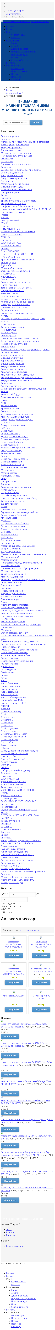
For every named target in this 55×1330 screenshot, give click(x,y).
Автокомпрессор (9, 517)
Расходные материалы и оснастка (17, 860)
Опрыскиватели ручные (12, 357)
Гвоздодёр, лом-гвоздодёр (13, 759)
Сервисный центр (19, 60)
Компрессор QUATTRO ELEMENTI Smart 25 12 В (41, 970)
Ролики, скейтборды (10, 394)
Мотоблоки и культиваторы (14, 495)
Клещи (4, 677)
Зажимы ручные (8, 669)
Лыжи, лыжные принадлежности (16, 397)
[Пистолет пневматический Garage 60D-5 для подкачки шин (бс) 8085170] (2, 1116)
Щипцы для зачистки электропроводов (19, 750)
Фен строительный (10, 220)
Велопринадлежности (11, 461)
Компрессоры (7, 618)
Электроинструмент (10, 192)
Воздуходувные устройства (14, 178)
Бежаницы (16, 79)
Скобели (5, 767)
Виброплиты (7, 537)
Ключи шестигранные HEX (13, 703)
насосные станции (10, 293)
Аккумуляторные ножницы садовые (17, 374)
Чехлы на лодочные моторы (14, 607)
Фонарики (6, 823)
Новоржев (16, 77)
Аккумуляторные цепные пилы (15, 369)
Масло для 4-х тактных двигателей (17, 877)
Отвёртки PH (7, 722)
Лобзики (5, 217)
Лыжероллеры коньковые (13, 425)
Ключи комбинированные (13, 686)
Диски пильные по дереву (13, 863)
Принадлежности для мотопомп (16, 164)
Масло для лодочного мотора (15, 604)
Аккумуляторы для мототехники (16, 487)
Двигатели (6, 167)
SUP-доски (6, 428)
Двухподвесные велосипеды (14, 436)
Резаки (4, 812)
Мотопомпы (7, 161)
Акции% (15, 46)
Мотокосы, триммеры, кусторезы (16, 153)
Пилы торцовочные (10, 228)
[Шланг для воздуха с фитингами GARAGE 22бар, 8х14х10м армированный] (2, 1040)
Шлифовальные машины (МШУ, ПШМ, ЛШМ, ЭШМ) (26, 209)
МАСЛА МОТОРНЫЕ (10, 865)
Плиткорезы (6, 226)
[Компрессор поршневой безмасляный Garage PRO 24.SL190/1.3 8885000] (2, 1097)
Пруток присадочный (11, 585)
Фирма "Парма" (18, 34)
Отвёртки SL (7, 719)
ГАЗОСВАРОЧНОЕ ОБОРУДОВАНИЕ (18, 801)
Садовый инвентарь (10, 310)
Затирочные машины (11, 548)
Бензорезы (6, 531)
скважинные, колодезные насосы (16, 299)
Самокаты (5, 422)
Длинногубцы (7, 666)
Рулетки (4, 792)
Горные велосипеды (10, 433)
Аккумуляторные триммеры (14, 372)
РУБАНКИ (5, 237)
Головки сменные (9, 663)
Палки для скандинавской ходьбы (17, 419)
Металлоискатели (9, 560)
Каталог (10, 29)
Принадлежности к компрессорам (17, 616)
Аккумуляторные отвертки (13, 203)
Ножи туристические (11, 829)
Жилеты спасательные (11, 596)
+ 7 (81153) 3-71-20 (15, 11)
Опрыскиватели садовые (13, 186)
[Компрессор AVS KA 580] (14, 992)
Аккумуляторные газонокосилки (16, 282)
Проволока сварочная (12, 590)
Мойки (4, 506)
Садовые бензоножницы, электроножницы (21, 169)
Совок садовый (8, 335)
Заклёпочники (7, 672)
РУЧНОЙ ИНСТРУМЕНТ (12, 784)
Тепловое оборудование (13, 621)
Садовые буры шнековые (13, 327)
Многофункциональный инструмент (18, 231)
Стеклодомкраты (9, 846)
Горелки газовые (9, 806)
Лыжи (3, 402)
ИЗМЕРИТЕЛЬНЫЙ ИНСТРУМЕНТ (17, 790)
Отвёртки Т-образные (11, 731)
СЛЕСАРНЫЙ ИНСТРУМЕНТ (14, 652)
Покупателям (12, 40)
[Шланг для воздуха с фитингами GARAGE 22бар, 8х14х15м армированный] (2, 1021)
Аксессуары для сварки (12, 576)
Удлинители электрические (13, 781)
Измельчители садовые (12, 355)
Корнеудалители (8, 329)
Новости (10, 1232)
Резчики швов (7, 543)
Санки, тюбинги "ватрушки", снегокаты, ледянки (23, 388)
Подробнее (13, 955)
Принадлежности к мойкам (13, 509)
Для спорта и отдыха (11, 386)
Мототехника (7, 470)
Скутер (4, 478)
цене (22, 930)
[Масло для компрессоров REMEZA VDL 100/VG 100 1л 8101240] (2, 1133)
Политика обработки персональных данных (22, 1218)
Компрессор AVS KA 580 (14, 995)
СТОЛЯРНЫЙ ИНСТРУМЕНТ (14, 753)
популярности (32, 930)
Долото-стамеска (9, 762)
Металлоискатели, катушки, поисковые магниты (23, 554)
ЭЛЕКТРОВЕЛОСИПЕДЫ (12, 464)
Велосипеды (7, 430)
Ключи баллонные (9, 683)
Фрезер (4, 214)
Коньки (4, 391)
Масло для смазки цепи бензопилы (17, 879)
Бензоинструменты (10, 136)
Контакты (10, 62)
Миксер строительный (11, 234)
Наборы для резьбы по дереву (15, 770)
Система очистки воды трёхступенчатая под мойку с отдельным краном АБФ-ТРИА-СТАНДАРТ (26, 1153)
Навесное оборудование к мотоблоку (19, 498)
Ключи (4, 680)
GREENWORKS (8, 273)
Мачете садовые (9, 332)
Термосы (5, 832)
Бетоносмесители (9, 534)
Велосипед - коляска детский (14, 458)
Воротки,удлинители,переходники (17, 661)
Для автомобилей (14, 93)
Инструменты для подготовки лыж (17, 414)
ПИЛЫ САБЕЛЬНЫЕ (10, 256)
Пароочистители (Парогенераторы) (18, 854)
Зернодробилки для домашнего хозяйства (21, 840)
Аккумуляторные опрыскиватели (16, 380)
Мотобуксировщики (10, 565)
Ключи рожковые (9, 694)
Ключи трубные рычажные (13, 697)
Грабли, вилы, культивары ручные (17, 313)
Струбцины (6, 764)
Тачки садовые (8, 346)
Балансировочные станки (13, 526)
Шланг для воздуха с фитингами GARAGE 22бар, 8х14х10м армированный (24, 1044)
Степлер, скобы (8, 756)
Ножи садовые (8, 324)
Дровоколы (6, 383)
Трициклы (5, 484)
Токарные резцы (9, 773)
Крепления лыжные (10, 408)
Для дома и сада (8, 276)
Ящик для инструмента (11, 787)
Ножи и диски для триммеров (15, 144)
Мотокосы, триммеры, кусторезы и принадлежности (25, 141)
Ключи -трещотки (9, 689)
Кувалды (5, 747)
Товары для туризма (10, 820)
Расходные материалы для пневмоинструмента (23, 644)
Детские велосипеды (11, 453)
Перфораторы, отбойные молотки (17, 206)
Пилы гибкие (7, 776)
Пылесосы (6, 240)
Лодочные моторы (10, 599)
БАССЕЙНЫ (6, 818)
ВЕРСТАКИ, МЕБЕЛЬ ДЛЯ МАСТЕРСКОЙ (20, 815)
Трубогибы (6, 265)
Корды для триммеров (11, 147)
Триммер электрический (12, 363)
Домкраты (5, 520)
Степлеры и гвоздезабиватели (15, 270)
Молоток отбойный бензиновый (16, 189)
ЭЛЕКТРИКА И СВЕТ (10, 778)
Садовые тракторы (10, 492)
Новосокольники (19, 71)
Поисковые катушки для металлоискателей (21, 562)
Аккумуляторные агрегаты (13, 366)
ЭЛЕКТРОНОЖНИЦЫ (11, 242)
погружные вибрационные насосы (17, 301)
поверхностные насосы (12, 296)
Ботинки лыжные (9, 405)
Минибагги (6, 630)
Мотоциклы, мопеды (10, 475)
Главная (10, 26)
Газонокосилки (8, 279)
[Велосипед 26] (2, 1168)
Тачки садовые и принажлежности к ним (20, 341)
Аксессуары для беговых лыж (15, 416)
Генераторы (7, 158)
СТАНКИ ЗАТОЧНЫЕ (11, 245)
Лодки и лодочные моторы (13, 593)
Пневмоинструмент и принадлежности (19, 641)
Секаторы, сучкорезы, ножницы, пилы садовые (23, 318)
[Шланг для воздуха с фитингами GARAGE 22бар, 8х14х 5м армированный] (2, 1059)
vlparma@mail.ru (13, 13)
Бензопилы (6, 139)
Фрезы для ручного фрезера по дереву (19, 649)
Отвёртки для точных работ (14, 733)
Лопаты (4, 315)
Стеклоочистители (9, 857)
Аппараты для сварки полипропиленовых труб (23, 579)
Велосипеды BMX (9, 444)
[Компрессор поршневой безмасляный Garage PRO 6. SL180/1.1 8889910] (2, 1078)
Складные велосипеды (11, 450)
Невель (14, 74)
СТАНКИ (5, 223)
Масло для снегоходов (12, 882)
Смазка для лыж (8, 411)
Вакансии (15, 37)
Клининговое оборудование (14, 851)
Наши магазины (13, 65)
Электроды (6, 588)
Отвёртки (5, 714)
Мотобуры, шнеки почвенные (15, 184)
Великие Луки (17, 68)
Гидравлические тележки (13, 849)
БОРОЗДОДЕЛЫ (8, 262)
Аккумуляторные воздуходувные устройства (21, 377)
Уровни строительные (11, 795)
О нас (9, 32)
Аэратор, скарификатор (12, 360)
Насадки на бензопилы (12, 175)
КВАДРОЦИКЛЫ (9, 489)
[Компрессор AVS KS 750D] (41, 992)
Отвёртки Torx (8, 717)
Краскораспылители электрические (17, 259)
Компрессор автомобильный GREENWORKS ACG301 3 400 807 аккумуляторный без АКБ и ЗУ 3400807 (13, 973)
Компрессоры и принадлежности (16, 613)
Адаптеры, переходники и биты (15, 655)
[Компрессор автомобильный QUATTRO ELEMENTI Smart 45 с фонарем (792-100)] (14, 938)
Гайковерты (6, 198)
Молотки (5, 705)
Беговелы (5, 456)
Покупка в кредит (19, 54)
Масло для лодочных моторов (15, 868)
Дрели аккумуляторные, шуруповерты (18, 200)
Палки (4, 400)
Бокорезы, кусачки (9, 658)
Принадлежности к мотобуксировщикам (20, 568)
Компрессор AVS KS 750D (41, 997)
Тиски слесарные (9, 745)
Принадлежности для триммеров (16, 155)
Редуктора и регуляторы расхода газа (19, 809)
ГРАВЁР (5, 248)
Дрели (4, 195)
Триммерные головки (11, 150)
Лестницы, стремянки (11, 540)
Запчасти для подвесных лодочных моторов (22, 610)
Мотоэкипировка (9, 473)
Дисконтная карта (19, 48)
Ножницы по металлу (11, 711)
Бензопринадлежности (12, 172)
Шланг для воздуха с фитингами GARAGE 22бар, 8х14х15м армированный (24, 1025)
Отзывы (15, 57)
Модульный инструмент (12, 268)
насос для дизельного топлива (15, 304)
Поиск (36, 122)
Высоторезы (7, 181)
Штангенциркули (9, 798)
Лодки (4, 602)
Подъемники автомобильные (15, 523)
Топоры (4, 321)
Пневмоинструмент (10, 646)
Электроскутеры (8, 481)
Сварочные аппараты (11, 582)
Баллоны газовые (9, 804)
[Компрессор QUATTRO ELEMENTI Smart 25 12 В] (41, 965)
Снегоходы (6, 837)
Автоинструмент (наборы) (13, 515)
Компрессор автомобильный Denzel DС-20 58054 (41, 944)
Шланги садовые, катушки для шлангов (19, 338)
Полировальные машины (13, 212)
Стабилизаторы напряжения (14, 632)
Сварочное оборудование (13, 574)
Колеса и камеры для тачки (14, 343)
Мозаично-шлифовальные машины (18, 545)
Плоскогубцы (7, 742)
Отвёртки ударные (9, 728)
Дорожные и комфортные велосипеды (19, 447)
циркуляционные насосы (12, 290)
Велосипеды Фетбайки (12, 442)
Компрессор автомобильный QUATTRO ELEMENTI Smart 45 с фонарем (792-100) (14, 946)
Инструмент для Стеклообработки (17, 843)
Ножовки (5, 708)
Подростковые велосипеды (14, 467)
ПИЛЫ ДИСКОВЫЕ (10, 251)
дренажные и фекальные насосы (16, 287)
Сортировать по (10, 930)
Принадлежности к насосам (14, 307)
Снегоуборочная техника (13, 501)
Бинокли (5, 834)
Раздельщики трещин (11, 551)
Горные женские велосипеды (15, 439)
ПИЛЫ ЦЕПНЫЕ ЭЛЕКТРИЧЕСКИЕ (17, 254)
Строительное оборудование (15, 529)
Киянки (4, 675)
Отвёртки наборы (9, 739)
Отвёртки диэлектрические (13, 736)
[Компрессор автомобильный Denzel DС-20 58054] (41, 938)
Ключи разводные (9, 691)
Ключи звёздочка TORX (12, 700)
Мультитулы (6, 826)
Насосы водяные (9, 285)
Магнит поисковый (10, 557)
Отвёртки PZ (7, 725)
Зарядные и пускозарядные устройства (19, 512)
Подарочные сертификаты (23, 51)
